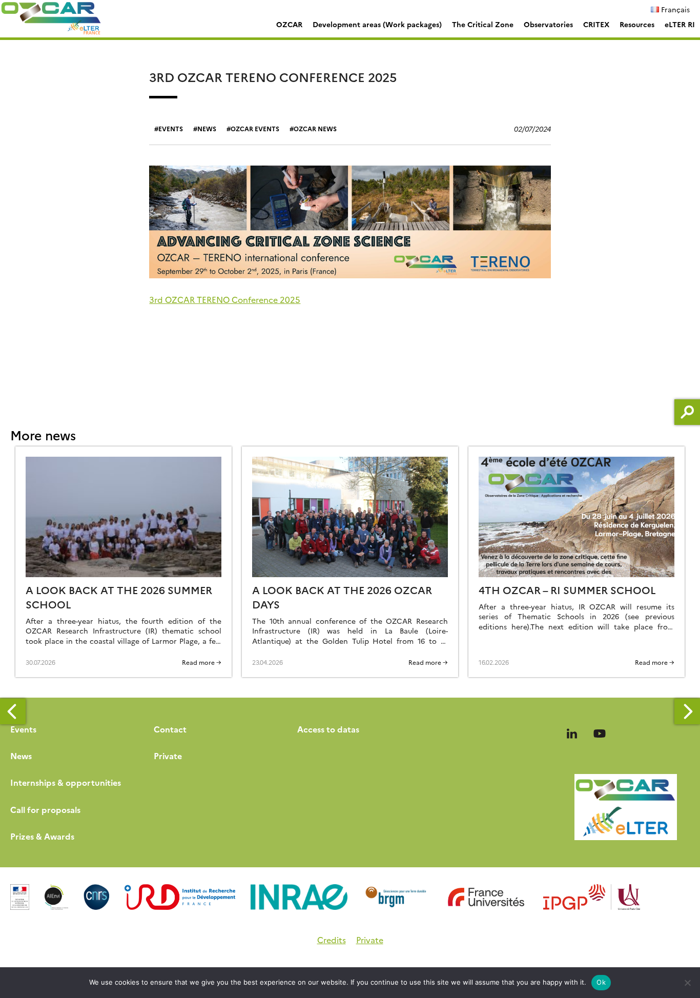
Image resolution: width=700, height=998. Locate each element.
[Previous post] (13, 711)
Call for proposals (45, 809)
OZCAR (289, 24)
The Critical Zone (482, 24)
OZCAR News (315, 128)
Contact (170, 729)
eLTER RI (680, 24)
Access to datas (328, 729)
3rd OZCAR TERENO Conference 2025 (224, 299)
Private (168, 755)
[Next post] (687, 711)
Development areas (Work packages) (377, 24)
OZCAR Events (255, 128)
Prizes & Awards (42, 836)
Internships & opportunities (65, 782)
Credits (331, 939)
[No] (687, 982)
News (206, 128)
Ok (601, 982)
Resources (637, 24)
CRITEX (596, 24)
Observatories (548, 24)
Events (170, 128)
